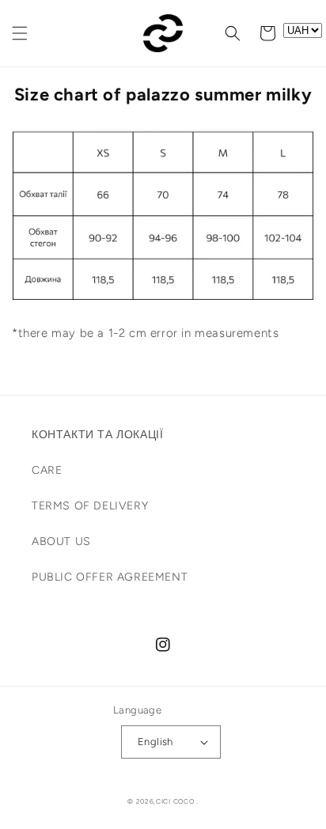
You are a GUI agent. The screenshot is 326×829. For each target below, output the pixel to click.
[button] (19, 33)
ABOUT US (61, 541)
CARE (47, 470)
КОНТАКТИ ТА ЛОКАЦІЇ (97, 434)
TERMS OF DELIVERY (90, 506)
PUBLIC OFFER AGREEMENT (110, 577)
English (155, 742)
